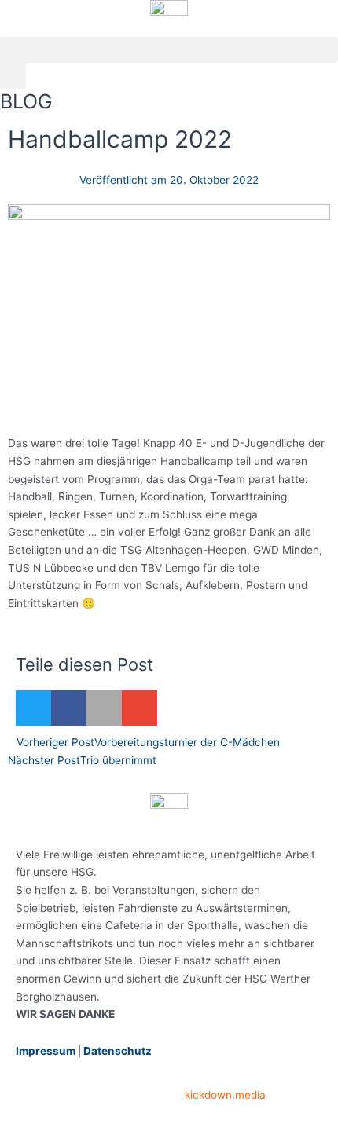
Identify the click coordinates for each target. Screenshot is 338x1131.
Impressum (45, 1051)
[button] (169, 50)
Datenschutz (117, 1051)
